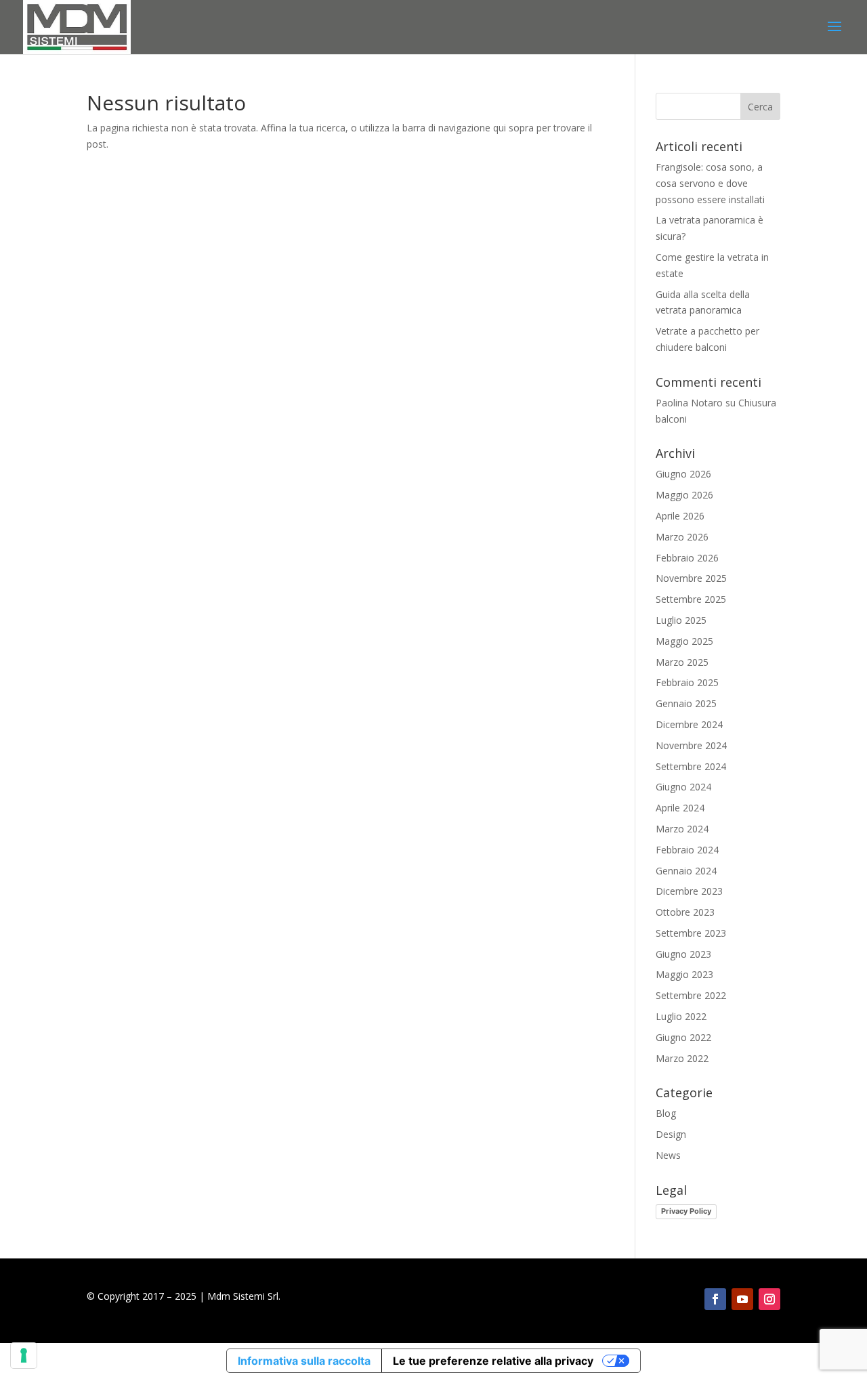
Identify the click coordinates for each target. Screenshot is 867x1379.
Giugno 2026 (683, 473)
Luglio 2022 (681, 1016)
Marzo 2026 (682, 536)
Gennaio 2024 (686, 870)
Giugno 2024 (683, 786)
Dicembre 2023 (689, 891)
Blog (666, 1113)
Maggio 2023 (684, 974)
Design (671, 1134)
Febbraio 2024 (687, 849)
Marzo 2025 (682, 662)
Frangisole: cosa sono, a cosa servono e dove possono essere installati (710, 183)
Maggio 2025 (684, 641)
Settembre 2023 (691, 933)
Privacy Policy (686, 1211)
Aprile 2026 (680, 515)
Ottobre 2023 (685, 912)
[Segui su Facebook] (715, 1299)
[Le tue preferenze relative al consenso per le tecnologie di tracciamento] (24, 1355)
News (668, 1155)
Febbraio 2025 (687, 682)
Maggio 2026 (684, 494)
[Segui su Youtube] (742, 1299)
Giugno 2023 (683, 954)
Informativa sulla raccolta (304, 1360)
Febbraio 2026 (687, 557)
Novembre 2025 (691, 578)
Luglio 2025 (681, 620)
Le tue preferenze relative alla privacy (493, 1360)
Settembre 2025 (691, 599)
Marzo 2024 (682, 828)
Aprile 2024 (680, 807)
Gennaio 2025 (686, 703)
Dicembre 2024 (689, 724)
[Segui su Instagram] (769, 1299)
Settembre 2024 (691, 766)
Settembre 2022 (691, 995)
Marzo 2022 (682, 1058)
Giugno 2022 (683, 1037)
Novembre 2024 (691, 745)
